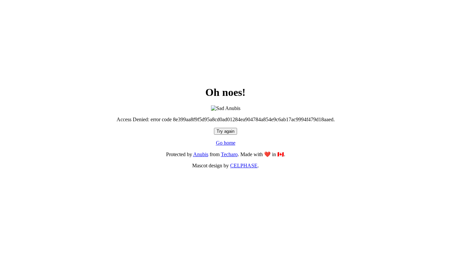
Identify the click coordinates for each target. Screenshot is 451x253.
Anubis (200, 154)
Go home (225, 143)
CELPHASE (244, 165)
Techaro (229, 154)
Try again (225, 131)
